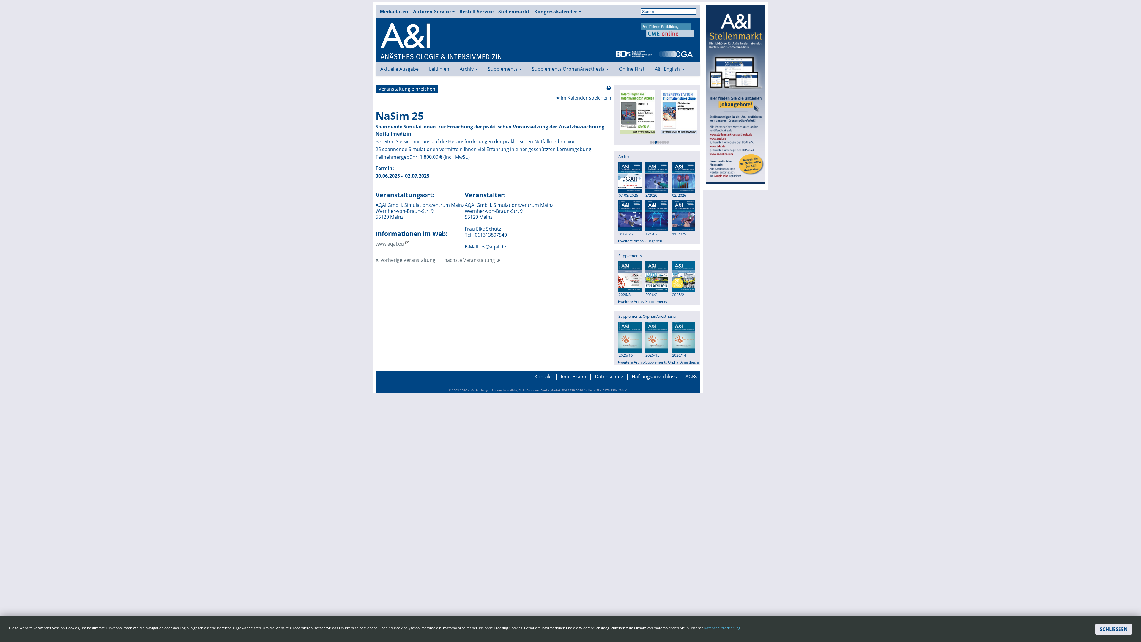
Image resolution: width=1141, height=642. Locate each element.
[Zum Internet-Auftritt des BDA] (634, 53)
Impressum (573, 376)
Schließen (1114, 629)
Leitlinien (439, 69)
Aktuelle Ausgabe (399, 69)
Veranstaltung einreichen (407, 89)
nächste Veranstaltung (469, 260)
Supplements (503, 69)
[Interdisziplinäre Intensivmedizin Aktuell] (637, 111)
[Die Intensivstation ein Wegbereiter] (678, 111)
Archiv (467, 69)
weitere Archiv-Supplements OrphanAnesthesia (659, 362)
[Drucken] (609, 87)
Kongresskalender (555, 11)
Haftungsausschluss (654, 376)
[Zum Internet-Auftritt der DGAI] (676, 53)
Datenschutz (609, 376)
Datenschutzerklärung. (722, 627)
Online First (631, 69)
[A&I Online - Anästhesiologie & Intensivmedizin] (441, 41)
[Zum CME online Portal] (667, 29)
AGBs (691, 376)
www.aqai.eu (390, 243)
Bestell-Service (476, 11)
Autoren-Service (432, 11)
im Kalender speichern (586, 98)
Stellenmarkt (513, 11)
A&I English (668, 69)
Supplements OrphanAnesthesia (568, 69)
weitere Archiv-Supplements (643, 302)
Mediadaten (394, 11)
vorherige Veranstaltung (408, 260)
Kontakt (543, 376)
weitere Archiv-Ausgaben (641, 241)
